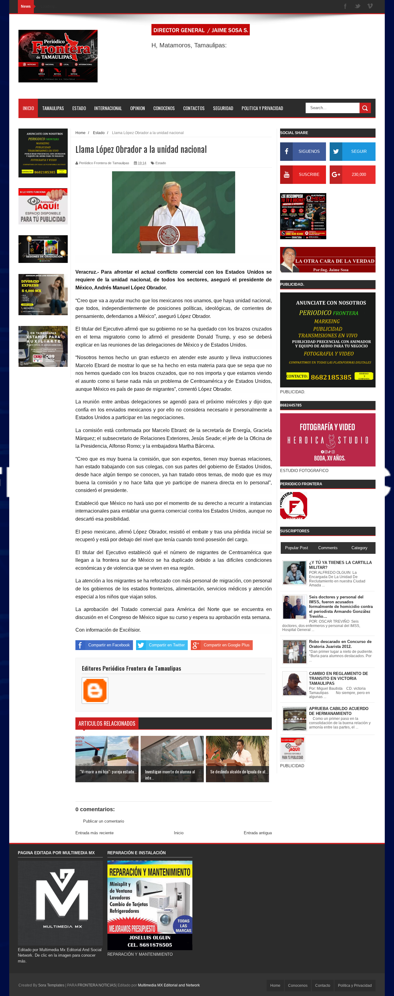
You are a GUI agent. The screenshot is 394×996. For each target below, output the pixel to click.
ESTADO (79, 108)
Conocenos (298, 985)
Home (275, 985)
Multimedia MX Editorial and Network (169, 985)
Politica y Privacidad (355, 985)
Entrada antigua (258, 833)
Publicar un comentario (103, 821)
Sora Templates (51, 985)
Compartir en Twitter (167, 645)
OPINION (137, 108)
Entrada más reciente (94, 833)
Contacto (322, 985)
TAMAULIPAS (53, 108)
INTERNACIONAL (108, 108)
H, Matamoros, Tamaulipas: (189, 45)
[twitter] (358, 6)
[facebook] (345, 6)
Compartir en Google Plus (227, 645)
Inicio (178, 833)
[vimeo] (370, 6)
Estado (160, 163)
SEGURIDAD (223, 108)
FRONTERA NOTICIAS (97, 985)
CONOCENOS (164, 108)
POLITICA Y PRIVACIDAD (262, 108)
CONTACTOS (194, 108)
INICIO (28, 108)
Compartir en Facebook (109, 645)
